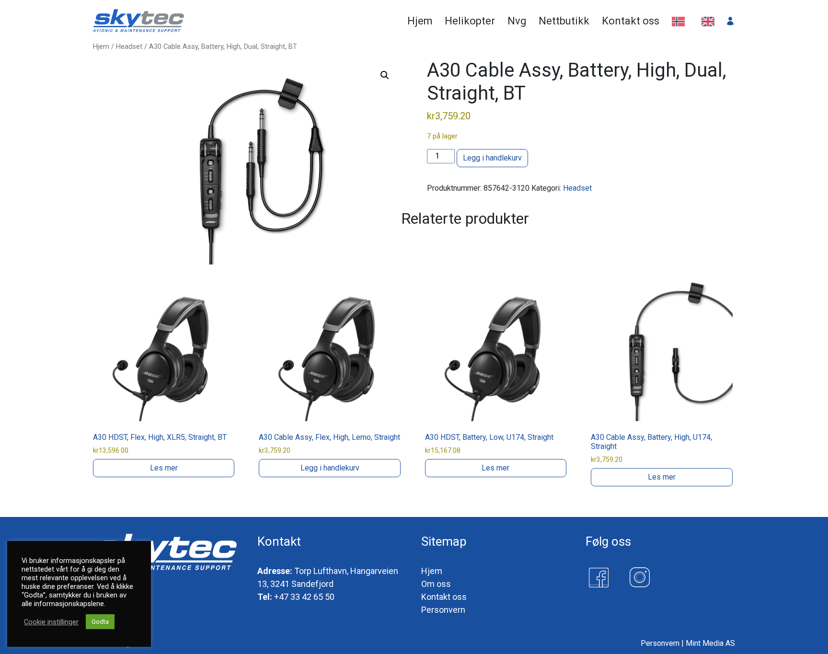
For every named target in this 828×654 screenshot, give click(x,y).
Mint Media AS (710, 643)
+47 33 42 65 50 (304, 597)
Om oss (436, 584)
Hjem (101, 46)
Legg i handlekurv (492, 157)
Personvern (443, 610)
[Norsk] (681, 21)
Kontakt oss (444, 597)
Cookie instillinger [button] (51, 622)
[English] (710, 21)
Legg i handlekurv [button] (329, 467)
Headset (129, 46)
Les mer (164, 467)
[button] (384, 75)
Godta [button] (100, 621)
